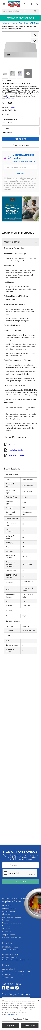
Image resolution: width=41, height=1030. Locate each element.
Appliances (5, 23)
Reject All (10, 1026)
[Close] (38, 1000)
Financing (6, 926)
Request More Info (22, 145)
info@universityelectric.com (18, 960)
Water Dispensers (9, 908)
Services (5, 920)
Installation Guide (16, 450)
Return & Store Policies (11, 938)
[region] (20, 1014)
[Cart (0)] (37, 4)
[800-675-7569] (31, 4)
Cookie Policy (12, 1014)
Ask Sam (20, 174)
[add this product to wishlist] (34, 40)
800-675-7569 (13, 954)
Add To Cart (20, 139)
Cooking (14, 23)
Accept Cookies (30, 1026)
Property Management (11, 923)
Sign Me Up (20, 881)
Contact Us (6, 932)
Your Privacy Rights (20, 1019)
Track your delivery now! (19, 18)
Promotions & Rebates (11, 917)
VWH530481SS (12, 110)
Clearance (6, 914)
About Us (6, 929)
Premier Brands (8, 911)
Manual (12, 445)
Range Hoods (23, 23)
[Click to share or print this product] (34, 34)
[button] (3, 4)
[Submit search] (35, 11)
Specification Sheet (16, 455)
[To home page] (14, 4)
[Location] (24, 4)
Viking (13, 108)
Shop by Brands (8, 935)
